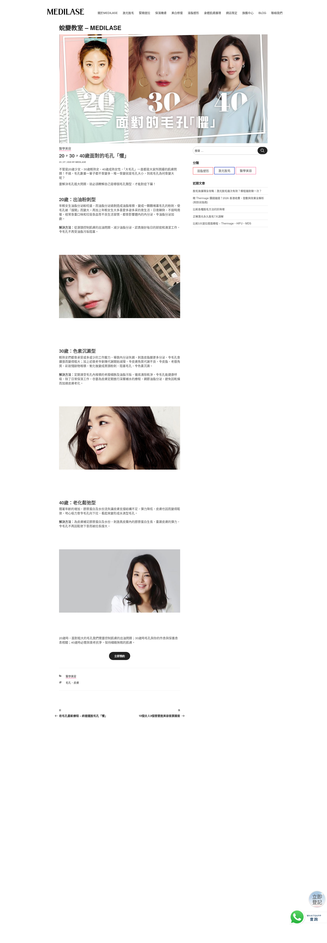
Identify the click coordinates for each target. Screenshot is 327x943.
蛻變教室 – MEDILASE (90, 27)
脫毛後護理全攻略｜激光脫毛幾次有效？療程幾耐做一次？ (227, 191)
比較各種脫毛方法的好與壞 (209, 209)
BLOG (262, 13)
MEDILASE (80, 162)
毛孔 (68, 682)
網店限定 (231, 13)
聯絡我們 (277, 13)
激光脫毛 (224, 171)
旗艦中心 (248, 13)
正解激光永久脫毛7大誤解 (208, 216)
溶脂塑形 (203, 171)
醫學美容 (65, 148)
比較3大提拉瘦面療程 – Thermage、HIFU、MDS (222, 223)
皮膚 (76, 682)
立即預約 (119, 656)
